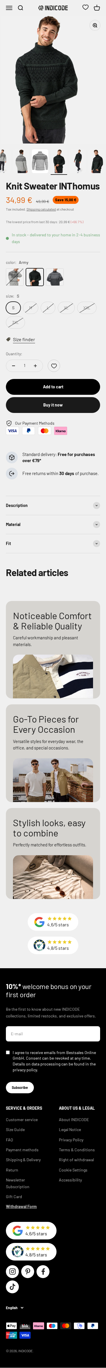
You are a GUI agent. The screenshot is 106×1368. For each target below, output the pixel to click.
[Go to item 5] (59, 162)
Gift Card (14, 1196)
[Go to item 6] (77, 162)
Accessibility (70, 1179)
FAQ (9, 1139)
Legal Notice (70, 1129)
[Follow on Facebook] (43, 1271)
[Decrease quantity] (13, 366)
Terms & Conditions (77, 1149)
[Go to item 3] (21, 162)
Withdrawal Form (21, 1206)
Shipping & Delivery (23, 1159)
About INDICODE (74, 1119)
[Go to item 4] (40, 162)
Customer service (22, 1119)
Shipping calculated (41, 209)
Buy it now (53, 404)
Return (12, 1169)
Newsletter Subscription (17, 1183)
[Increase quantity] (35, 366)
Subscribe (20, 1087)
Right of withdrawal (76, 1159)
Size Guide (15, 1129)
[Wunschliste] (85, 8)
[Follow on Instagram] (12, 1271)
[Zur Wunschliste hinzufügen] (54, 366)
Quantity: (14, 353)
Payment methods (22, 1149)
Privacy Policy (71, 1139)
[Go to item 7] (96, 162)
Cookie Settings (73, 1169)
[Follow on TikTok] (12, 1286)
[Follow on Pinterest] (27, 1271)
